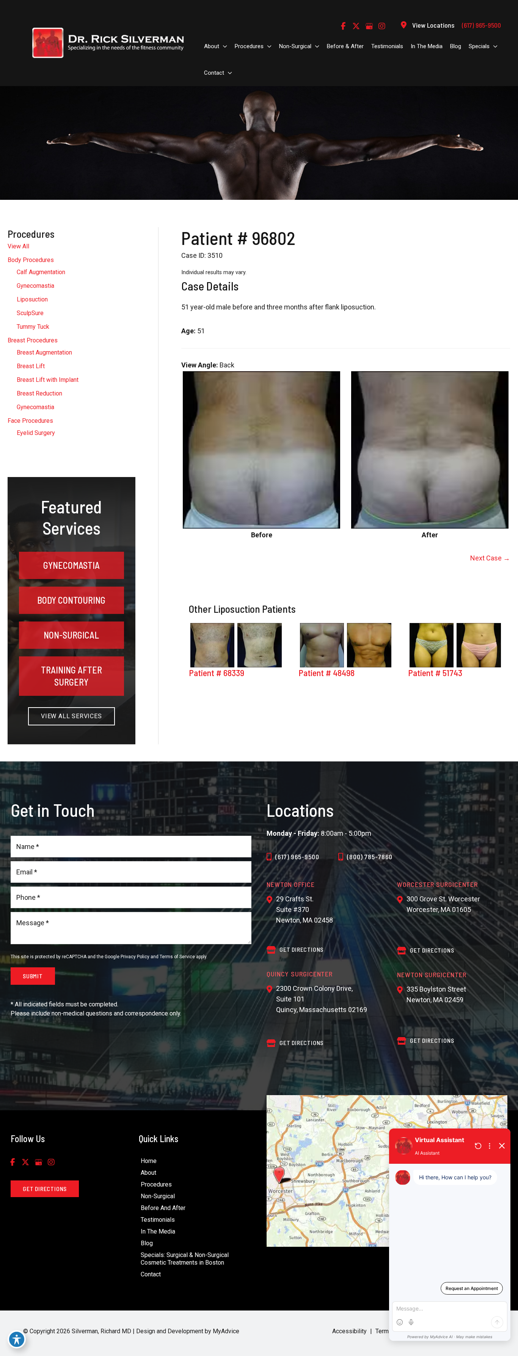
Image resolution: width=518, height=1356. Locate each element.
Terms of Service (177, 956)
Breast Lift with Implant (47, 379)
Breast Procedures (33, 340)
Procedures (156, 1184)
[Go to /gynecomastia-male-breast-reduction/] (71, 565)
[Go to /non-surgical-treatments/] (71, 635)
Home (149, 1161)
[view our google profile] (369, 26)
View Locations (433, 25)
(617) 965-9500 (297, 856)
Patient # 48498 (326, 672)
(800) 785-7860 (369, 856)
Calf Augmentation (41, 272)
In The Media (158, 1231)
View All (18, 246)
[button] (71, 716)
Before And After (163, 1208)
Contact (151, 1274)
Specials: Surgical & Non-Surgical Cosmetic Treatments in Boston (185, 1258)
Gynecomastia (35, 285)
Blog (147, 1243)
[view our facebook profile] (343, 26)
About (148, 1172)
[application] (223, 46)
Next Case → (490, 558)
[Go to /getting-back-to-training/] (71, 676)
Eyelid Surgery (36, 432)
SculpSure (30, 313)
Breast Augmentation (44, 352)
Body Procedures (31, 260)
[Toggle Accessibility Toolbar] (17, 1339)
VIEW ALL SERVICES (71, 716)
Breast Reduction (39, 393)
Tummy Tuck (33, 326)
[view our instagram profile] (382, 26)
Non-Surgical (158, 1196)
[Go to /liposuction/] (71, 600)
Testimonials (158, 1219)
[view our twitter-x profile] (356, 26)
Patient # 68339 (216, 672)
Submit (33, 975)
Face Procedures (30, 420)
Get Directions (301, 1042)
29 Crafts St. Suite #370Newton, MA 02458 (304, 909)
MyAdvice (225, 1331)
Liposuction (32, 299)
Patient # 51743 (435, 672)
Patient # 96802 (238, 238)
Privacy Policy (135, 956)
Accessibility (349, 1331)
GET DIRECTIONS (301, 949)
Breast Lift (31, 366)
